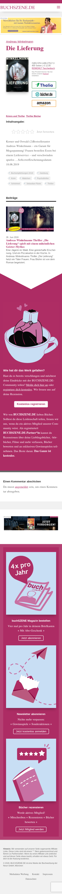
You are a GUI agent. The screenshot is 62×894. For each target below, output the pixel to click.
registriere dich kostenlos (17, 389)
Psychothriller (43, 178)
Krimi (13, 178)
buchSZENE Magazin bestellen (31, 620)
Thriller (51, 184)
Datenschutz (31, 879)
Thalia (44, 84)
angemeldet (21, 487)
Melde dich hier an (37, 385)
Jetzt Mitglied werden (31, 829)
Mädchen (26, 178)
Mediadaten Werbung (19, 874)
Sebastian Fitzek (34, 184)
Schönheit (15, 184)
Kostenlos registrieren (31, 404)
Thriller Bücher (33, 116)
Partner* (46, 74)
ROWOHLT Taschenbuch (43, 68)
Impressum (48, 874)
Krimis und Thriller (15, 116)
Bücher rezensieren (31, 807)
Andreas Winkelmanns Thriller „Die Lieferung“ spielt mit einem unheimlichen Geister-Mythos (30, 243)
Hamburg (44, 173)
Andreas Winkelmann (19, 41)
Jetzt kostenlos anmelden (31, 731)
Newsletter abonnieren (31, 714)
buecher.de (44, 94)
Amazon (44, 103)
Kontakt (35, 874)
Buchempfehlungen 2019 (22, 173)
